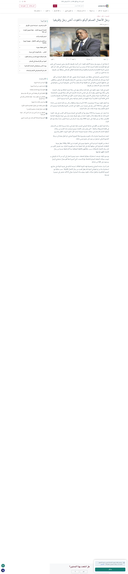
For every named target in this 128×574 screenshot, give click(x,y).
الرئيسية (105, 11)
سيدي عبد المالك (103, 25)
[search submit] (55, 6)
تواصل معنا (37, 11)
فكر (99, 11)
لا (75, 572)
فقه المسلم (56, 11)
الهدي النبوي (68, 11)
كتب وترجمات (80, 11)
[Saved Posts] (20, 2)
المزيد (46, 11)
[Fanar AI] (3, 570)
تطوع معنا (23, 6)
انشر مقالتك (32, 6)
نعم (83, 572)
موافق (110, 569)
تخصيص (102, 564)
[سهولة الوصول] (22, 2)
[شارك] (3, 566)
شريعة (91, 11)
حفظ (105, 59)
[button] (71, 59)
